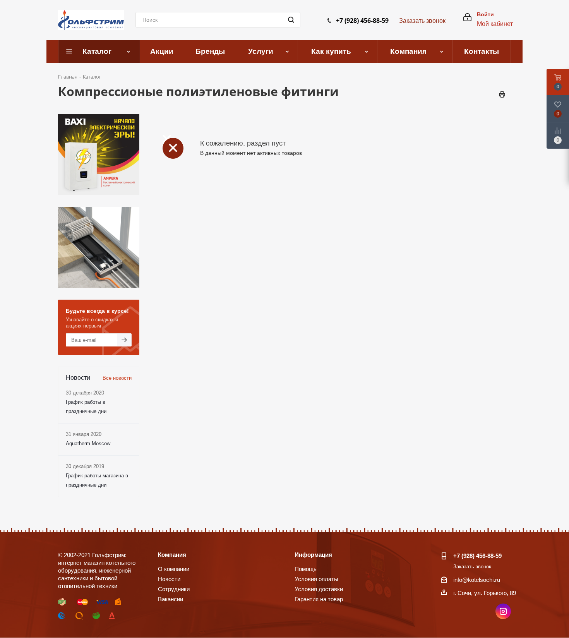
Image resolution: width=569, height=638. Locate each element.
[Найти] (291, 19)
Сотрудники (174, 589)
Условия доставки (319, 589)
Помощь (306, 569)
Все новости (117, 378)
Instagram (503, 611)
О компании (173, 569)
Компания (172, 554)
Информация (313, 554)
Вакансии (170, 599)
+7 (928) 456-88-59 (362, 20)
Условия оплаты (316, 579)
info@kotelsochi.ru (476, 579)
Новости (169, 579)
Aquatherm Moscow (88, 443)
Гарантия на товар (319, 599)
